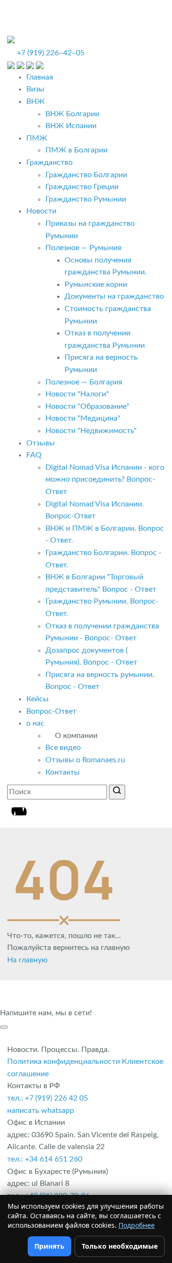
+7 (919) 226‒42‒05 (51, 53)
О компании (76, 735)
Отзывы (40, 443)
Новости (41, 211)
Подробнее (136, 1225)
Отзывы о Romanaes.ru (85, 760)
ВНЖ (35, 101)
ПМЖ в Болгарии (76, 150)
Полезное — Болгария (83, 382)
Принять (49, 1246)
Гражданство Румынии (85, 199)
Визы (35, 89)
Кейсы (37, 699)
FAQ (34, 455)
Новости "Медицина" (82, 418)
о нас (35, 723)
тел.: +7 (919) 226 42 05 (47, 1098)
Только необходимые (120, 1246)
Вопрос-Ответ (51, 711)
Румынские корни (95, 284)
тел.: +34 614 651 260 (44, 1159)
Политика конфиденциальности (63, 1061)
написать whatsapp (40, 1110)
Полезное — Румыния (83, 248)
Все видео (63, 747)
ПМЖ (36, 138)
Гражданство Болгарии (86, 175)
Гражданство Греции (81, 187)
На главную (27, 960)
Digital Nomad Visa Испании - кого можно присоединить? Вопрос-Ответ (104, 479)
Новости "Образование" (87, 406)
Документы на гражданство (114, 296)
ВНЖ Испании (71, 126)
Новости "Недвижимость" (91, 430)
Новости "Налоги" (77, 394)
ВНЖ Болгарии (72, 114)
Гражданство (49, 162)
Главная (39, 77)
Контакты (62, 772)
